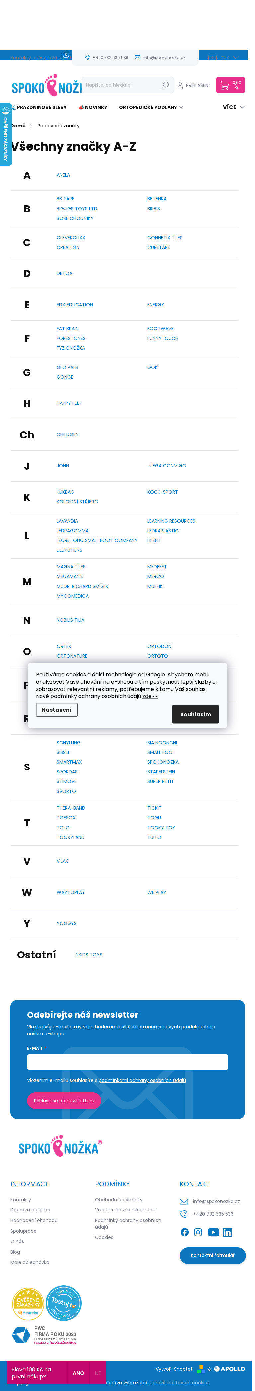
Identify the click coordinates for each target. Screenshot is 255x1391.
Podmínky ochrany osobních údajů (128, 1223)
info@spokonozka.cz (216, 1201)
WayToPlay (71, 892)
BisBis (153, 208)
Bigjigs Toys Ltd (77, 208)
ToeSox (66, 817)
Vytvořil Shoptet (174, 1369)
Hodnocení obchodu (34, 1220)
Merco (155, 576)
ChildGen (68, 434)
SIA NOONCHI (162, 742)
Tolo (63, 827)
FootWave (160, 328)
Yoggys (67, 923)
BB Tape (65, 198)
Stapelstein (161, 772)
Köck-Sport (162, 492)
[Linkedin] (227, 1231)
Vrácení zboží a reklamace (126, 1210)
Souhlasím (195, 714)
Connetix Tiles (165, 237)
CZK (224, 57)
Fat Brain (68, 328)
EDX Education (75, 304)
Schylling (69, 742)
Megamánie (70, 576)
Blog (15, 1252)
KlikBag (65, 492)
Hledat (165, 85)
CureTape (158, 247)
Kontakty (20, 57)
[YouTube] (213, 1231)
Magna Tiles (71, 566)
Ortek (64, 646)
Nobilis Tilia (70, 620)
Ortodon (159, 646)
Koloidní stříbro (77, 501)
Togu (154, 817)
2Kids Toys (89, 954)
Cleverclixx (71, 237)
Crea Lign (68, 247)
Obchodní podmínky (119, 1199)
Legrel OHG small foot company (97, 540)
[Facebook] (185, 1231)
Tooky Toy (161, 827)
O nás (17, 1241)
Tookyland (71, 837)
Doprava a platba (58, 57)
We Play (156, 892)
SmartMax (69, 762)
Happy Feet (69, 403)
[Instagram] (198, 1231)
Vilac (63, 861)
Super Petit (160, 781)
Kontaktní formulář (213, 1255)
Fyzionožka (71, 348)
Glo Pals (67, 367)
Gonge (65, 377)
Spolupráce (23, 1231)
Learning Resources (171, 521)
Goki (153, 367)
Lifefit (154, 540)
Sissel (63, 752)
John (63, 465)
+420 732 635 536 (213, 1214)
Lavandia (67, 521)
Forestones (71, 338)
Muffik (155, 586)
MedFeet (157, 566)
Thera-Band (71, 808)
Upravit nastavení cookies (180, 1382)
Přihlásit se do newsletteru (64, 1100)
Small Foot (161, 752)
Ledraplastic (163, 530)
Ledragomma (73, 530)
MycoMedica (73, 596)
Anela (63, 175)
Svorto (66, 791)
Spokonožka (163, 762)
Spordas (67, 772)
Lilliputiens (69, 550)
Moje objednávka (29, 1262)
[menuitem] (41, 107)
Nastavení (57, 710)
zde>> (150, 696)
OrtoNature (72, 656)
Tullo (154, 837)
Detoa (64, 273)
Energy (155, 304)
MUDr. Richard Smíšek (82, 586)
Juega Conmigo (166, 465)
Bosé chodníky (75, 218)
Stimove (67, 781)
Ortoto (157, 656)
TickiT (154, 808)
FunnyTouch (162, 338)
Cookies (104, 1237)
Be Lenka (157, 198)
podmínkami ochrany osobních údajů (142, 1080)
